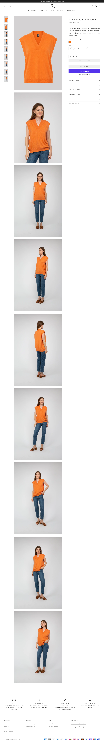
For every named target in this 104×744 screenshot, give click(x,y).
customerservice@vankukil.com (78, 724)
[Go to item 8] (6, 71)
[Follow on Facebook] (72, 727)
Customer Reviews (8, 731)
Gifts (52, 10)
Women (41, 10)
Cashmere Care (71, 10)
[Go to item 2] (6, 27)
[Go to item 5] (6, 49)
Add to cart (84, 66)
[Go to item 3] (6, 34)
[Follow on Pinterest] (84, 727)
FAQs (5, 734)
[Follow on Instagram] (80, 727)
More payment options (84, 74)
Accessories (60, 10)
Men (47, 10)
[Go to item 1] (6, 19)
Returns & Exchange (31, 724)
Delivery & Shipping (30, 726)
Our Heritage (7, 724)
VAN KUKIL (71, 17)
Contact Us (6, 726)
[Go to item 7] (6, 64)
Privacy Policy (52, 724)
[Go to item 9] (6, 79)
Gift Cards (28, 729)
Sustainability (7, 729)
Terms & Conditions (53, 726)
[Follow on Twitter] (76, 727)
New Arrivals (32, 10)
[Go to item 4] (6, 42)
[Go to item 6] (6, 57)
